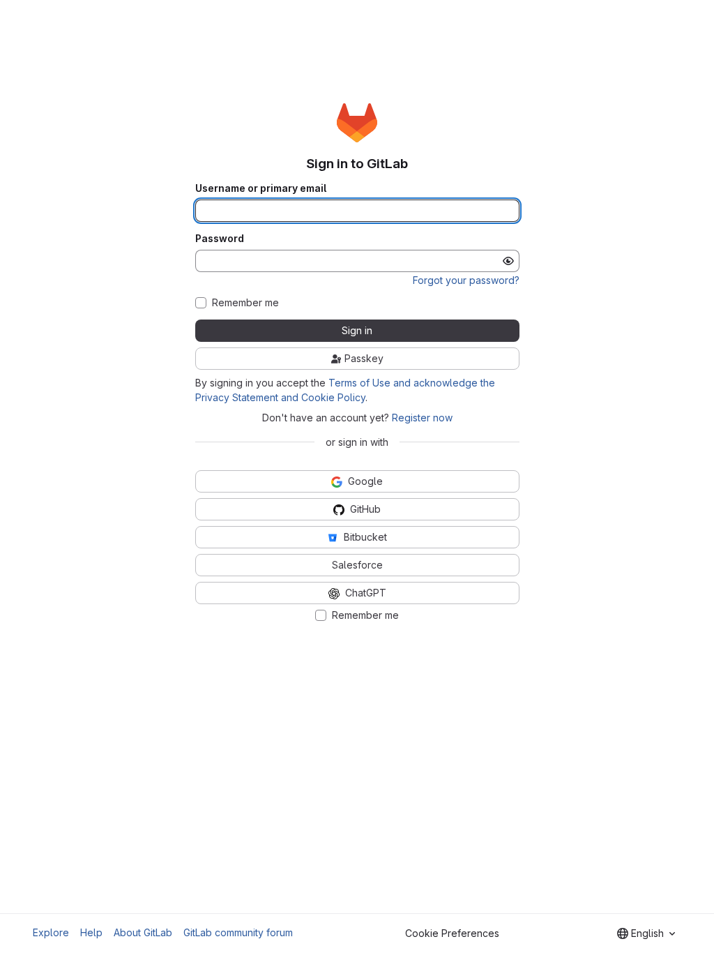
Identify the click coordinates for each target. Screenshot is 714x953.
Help (91, 932)
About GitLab (143, 932)
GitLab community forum (238, 932)
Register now (422, 417)
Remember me (245, 302)
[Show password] (508, 261)
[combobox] (646, 933)
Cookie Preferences (452, 933)
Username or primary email (260, 188)
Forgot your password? (466, 280)
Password (219, 238)
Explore (51, 932)
